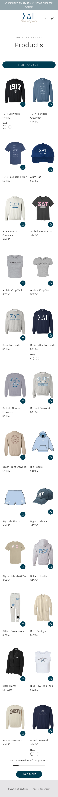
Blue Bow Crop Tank (41, 685)
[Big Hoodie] (43, 443)
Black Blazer (9, 685)
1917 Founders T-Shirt (14, 176)
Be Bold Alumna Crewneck (11, 410)
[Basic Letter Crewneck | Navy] (32, 358)
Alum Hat (35, 176)
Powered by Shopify (41, 788)
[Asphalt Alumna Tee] (43, 208)
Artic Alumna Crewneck (9, 233)
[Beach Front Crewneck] (15, 443)
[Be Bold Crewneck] (43, 384)
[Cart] (52, 18)
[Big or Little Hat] (43, 498)
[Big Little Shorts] (15, 498)
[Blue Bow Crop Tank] (43, 662)
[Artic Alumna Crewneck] (15, 208)
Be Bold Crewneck (40, 408)
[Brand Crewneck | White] (37, 754)
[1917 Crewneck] (15, 90)
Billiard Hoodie (38, 576)
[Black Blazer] (15, 662)
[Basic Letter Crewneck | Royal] (37, 358)
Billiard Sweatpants (13, 631)
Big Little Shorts (11, 521)
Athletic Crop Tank (12, 290)
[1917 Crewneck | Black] (4, 127)
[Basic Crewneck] (15, 321)
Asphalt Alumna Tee (41, 231)
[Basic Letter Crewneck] (43, 321)
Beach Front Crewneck (14, 466)
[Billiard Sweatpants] (15, 607)
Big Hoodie (36, 466)
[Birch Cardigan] (43, 607)
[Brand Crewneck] (43, 717)
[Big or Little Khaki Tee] (15, 552)
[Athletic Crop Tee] (43, 266)
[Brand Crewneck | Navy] (32, 754)
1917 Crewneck (11, 113)
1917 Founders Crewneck (38, 115)
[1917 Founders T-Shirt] (15, 153)
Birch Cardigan (38, 631)
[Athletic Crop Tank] (15, 266)
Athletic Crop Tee (39, 290)
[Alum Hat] (43, 153)
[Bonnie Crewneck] (15, 717)
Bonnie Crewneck (12, 740)
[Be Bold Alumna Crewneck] (15, 384)
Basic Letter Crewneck (42, 345)
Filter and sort (29, 64)
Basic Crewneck (11, 345)
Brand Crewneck (39, 740)
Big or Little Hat (39, 521)
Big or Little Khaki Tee (14, 576)
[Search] (44, 18)
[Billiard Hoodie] (43, 552)
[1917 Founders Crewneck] (43, 90)
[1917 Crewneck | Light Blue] (9, 127)
